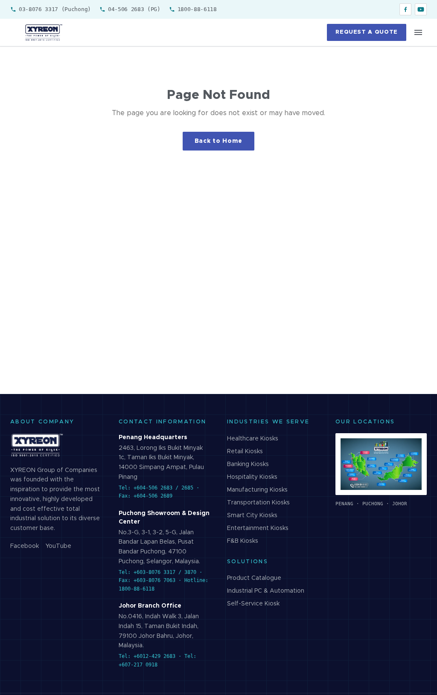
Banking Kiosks (248, 464)
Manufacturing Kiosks (257, 490)
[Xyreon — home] (43, 32)
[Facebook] (405, 9)
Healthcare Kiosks (252, 439)
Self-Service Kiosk (253, 604)
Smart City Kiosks (252, 515)
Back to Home (218, 141)
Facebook (24, 546)
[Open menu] (418, 32)
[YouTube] (421, 9)
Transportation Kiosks (258, 503)
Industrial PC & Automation (265, 591)
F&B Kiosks (242, 541)
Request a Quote (366, 32)
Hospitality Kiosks (252, 477)
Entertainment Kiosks (257, 528)
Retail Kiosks (245, 452)
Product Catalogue (254, 578)
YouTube (58, 546)
